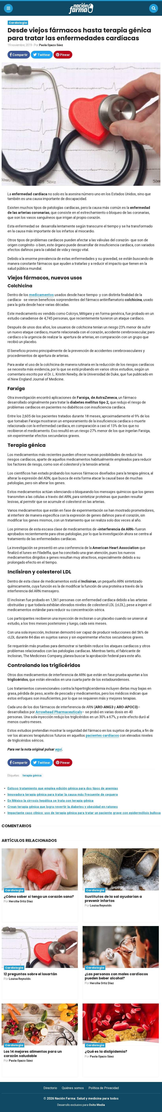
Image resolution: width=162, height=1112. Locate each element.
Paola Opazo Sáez (51, 45)
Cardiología (18, 23)
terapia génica (32, 775)
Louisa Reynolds (101, 905)
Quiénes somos (73, 1088)
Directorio (50, 1088)
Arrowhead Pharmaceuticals (59, 712)
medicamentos (41, 295)
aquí (58, 749)
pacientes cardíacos (102, 735)
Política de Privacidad (104, 1088)
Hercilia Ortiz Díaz (21, 901)
